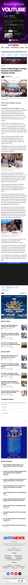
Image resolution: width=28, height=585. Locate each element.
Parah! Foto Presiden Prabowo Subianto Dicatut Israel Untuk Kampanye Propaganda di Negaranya (14, 473)
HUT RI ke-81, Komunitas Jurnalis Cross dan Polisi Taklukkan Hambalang (10, 343)
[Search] (24, 45)
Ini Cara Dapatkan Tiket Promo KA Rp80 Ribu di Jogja (14, 493)
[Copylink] (22, 581)
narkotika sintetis (20, 117)
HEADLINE (3, 65)
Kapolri (16, 55)
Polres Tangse (5, 290)
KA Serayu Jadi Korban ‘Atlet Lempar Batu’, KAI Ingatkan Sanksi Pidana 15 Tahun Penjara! (14, 480)
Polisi (3, 55)
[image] (24, 327)
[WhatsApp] (19, 581)
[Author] (2, 76)
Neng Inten (7, 76)
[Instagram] (12, 573)
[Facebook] (8, 573)
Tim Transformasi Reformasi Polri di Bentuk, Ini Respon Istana (14, 519)
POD (17, 287)
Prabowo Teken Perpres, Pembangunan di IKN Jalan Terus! (14, 506)
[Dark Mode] (26, 45)
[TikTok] (19, 573)
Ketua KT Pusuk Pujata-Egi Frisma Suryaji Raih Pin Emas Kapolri (9, 326)
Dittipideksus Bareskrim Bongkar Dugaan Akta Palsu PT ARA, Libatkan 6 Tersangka (10, 383)
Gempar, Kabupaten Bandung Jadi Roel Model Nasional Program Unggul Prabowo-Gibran (14, 499)
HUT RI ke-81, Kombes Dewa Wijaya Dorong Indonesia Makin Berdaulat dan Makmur (10, 335)
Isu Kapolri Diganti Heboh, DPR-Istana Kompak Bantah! (14, 512)
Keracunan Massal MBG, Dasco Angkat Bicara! (14, 525)
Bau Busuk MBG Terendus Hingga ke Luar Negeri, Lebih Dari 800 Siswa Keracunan (13, 465)
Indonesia (9, 55)
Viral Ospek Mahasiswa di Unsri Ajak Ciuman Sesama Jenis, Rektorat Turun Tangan (14, 486)
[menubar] (1, 45)
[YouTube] (15, 573)
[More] (19, 329)
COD (25, 174)
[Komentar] (7, 581)
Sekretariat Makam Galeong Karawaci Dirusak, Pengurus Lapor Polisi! (10, 391)
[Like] (3, 581)
